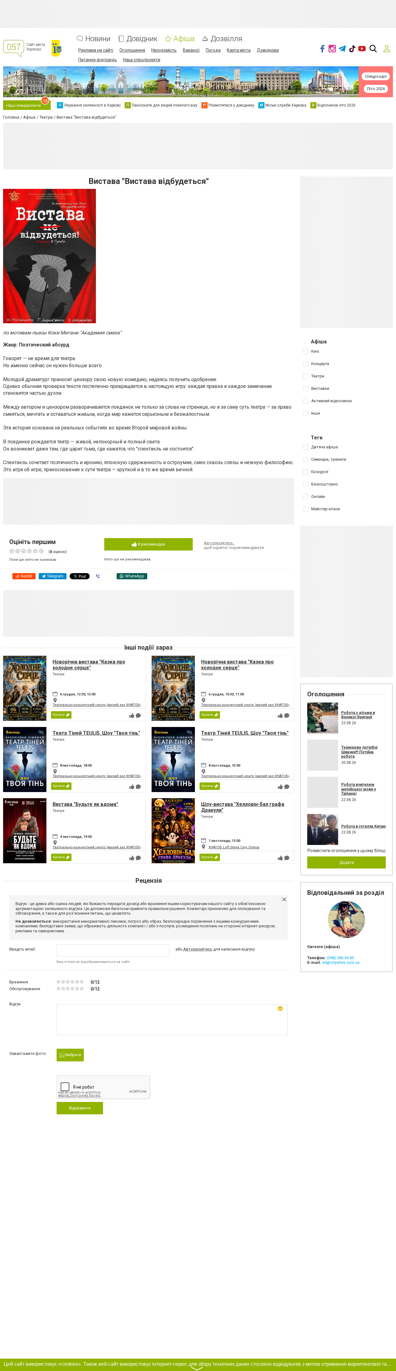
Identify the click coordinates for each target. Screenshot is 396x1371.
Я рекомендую (151, 544)
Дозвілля (226, 39)
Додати (346, 862)
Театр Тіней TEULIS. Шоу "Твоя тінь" (96, 733)
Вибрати (72, 1054)
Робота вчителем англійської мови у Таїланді (358, 789)
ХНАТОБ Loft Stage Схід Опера (234, 847)
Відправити (80, 1108)
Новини (97, 39)
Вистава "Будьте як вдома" (85, 804)
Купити (59, 715)
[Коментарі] (138, 715)
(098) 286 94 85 (340, 957)
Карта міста (239, 50)
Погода (213, 50)
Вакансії (191, 50)
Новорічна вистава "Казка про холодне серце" (89, 665)
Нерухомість (164, 50)
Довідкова (268, 50)
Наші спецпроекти (141, 59)
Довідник (142, 39)
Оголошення (132, 50)
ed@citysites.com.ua (340, 962)
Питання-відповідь (97, 59)
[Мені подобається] (131, 715)
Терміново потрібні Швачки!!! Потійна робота (359, 752)
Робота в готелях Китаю (363, 826)
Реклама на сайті (95, 50)
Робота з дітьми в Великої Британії (358, 715)
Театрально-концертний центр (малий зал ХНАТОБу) (98, 705)
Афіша (184, 39)
